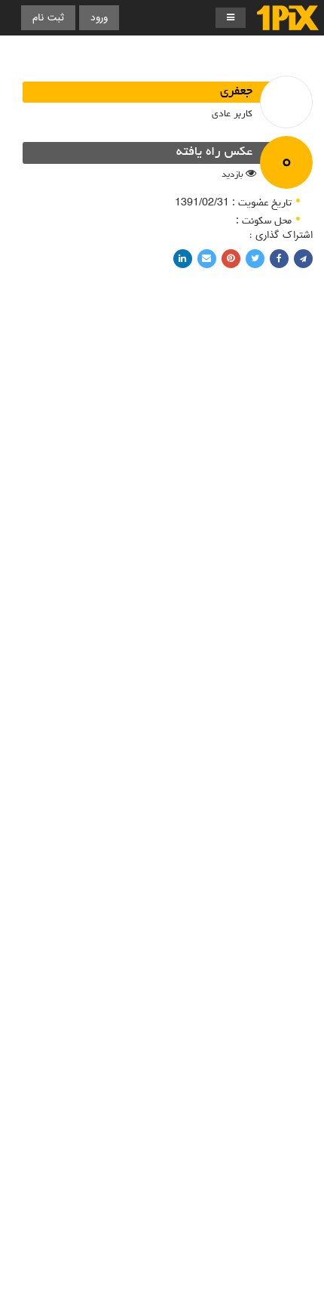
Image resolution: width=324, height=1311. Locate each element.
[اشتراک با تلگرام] (303, 258)
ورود (99, 18)
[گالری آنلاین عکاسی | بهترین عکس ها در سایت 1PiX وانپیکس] (288, 17)
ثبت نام (48, 18)
